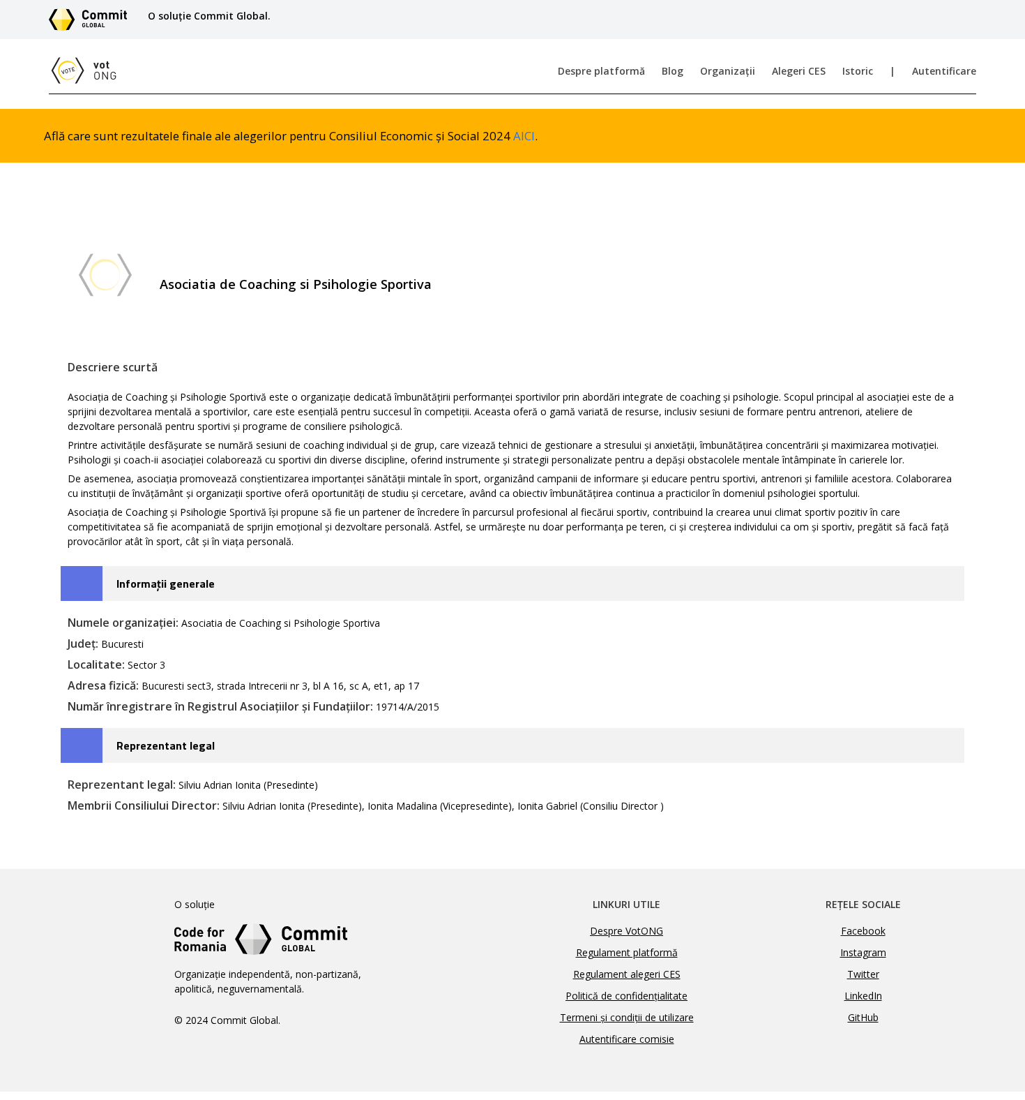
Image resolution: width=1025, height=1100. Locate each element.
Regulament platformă (627, 952)
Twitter (863, 974)
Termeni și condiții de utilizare (627, 1017)
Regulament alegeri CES (627, 974)
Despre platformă (601, 70)
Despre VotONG (626, 930)
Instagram (863, 952)
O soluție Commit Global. (209, 15)
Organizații (727, 70)
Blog (672, 70)
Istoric (857, 70)
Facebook (863, 930)
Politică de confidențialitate (626, 995)
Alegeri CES (799, 70)
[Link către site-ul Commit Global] (93, 19)
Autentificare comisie (626, 1039)
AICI (524, 136)
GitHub (863, 1017)
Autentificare (944, 70)
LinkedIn (863, 995)
